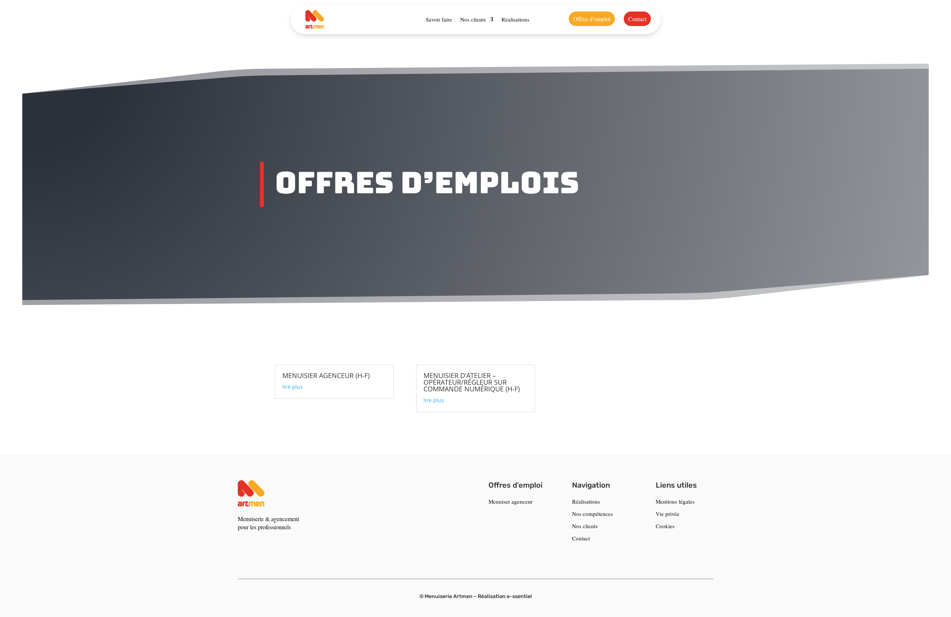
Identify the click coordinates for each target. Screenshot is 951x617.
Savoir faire (439, 19)
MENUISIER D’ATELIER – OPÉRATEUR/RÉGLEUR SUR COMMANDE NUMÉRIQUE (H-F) (471, 382)
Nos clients (473, 19)
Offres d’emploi (591, 19)
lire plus (292, 386)
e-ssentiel (519, 596)
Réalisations (515, 19)
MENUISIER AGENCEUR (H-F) (326, 375)
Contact (637, 19)
